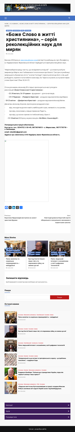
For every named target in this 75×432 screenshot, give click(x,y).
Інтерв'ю (38, 252)
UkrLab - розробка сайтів (37, 429)
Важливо (26, 355)
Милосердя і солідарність (13, 250)
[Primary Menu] (6, 18)
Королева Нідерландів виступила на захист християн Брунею (21, 218)
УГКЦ (22, 30)
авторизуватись (41, 282)
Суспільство (16, 30)
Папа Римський (10, 252)
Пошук (8, 290)
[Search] (69, 17)
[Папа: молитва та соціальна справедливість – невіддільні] (11, 317)
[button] (37, 405)
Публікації (9, 30)
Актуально (9, 248)
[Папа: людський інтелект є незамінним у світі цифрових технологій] (59, 249)
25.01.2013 (10, 53)
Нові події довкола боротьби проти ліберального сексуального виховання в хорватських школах (55, 219)
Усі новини (28, 30)
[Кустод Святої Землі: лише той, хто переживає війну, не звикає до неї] (37, 249)
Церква (8, 254)
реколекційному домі (29, 60)
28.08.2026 (10, 268)
